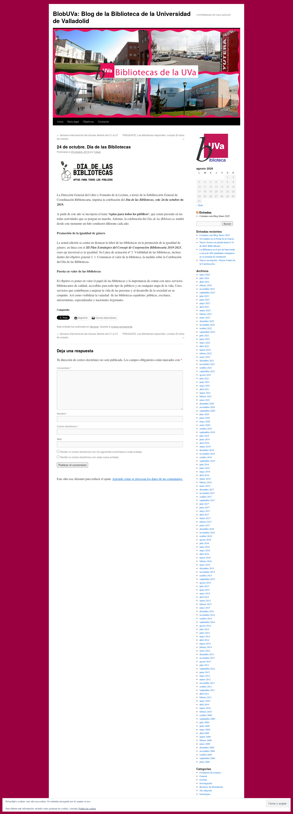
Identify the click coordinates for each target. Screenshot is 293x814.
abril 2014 (204, 639)
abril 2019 (204, 442)
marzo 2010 (205, 708)
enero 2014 (205, 650)
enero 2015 (205, 607)
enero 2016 (205, 564)
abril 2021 (204, 389)
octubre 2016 (206, 536)
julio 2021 (204, 378)
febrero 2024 (206, 285)
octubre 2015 (206, 575)
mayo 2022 (205, 342)
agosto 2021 (205, 374)
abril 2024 (204, 281)
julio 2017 (204, 503)
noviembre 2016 (207, 532)
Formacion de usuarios (210, 772)
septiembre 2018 (207, 460)
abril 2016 (204, 553)
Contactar (103, 121)
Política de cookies (87, 808)
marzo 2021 (205, 392)
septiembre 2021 (207, 371)
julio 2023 (204, 296)
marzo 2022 (205, 349)
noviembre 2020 (207, 407)
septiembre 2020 (207, 410)
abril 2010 (204, 704)
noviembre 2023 (207, 288)
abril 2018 (204, 475)
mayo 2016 (205, 550)
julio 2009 (204, 722)
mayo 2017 (205, 510)
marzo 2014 (205, 643)
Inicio (60, 121)
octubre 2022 (206, 328)
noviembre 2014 (207, 614)
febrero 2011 (206, 697)
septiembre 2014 (207, 622)
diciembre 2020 (207, 403)
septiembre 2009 (207, 718)
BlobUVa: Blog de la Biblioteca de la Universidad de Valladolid (122, 17)
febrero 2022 (206, 353)
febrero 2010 (206, 711)
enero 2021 (205, 399)
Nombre (62, 413)
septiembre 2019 (207, 432)
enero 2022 (205, 356)
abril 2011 (204, 693)
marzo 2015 (205, 600)
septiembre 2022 (207, 331)
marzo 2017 (205, 518)
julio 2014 (204, 629)
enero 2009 (205, 743)
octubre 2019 (206, 428)
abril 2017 (204, 514)
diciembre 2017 (207, 489)
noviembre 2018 (207, 453)
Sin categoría (206, 790)
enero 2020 (205, 425)
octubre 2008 (206, 754)
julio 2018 (204, 464)
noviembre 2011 (207, 682)
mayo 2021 (205, 385)
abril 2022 (204, 346)
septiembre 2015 (207, 579)
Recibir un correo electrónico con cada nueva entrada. (89, 457)
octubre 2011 (206, 686)
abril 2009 (204, 733)
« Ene (199, 205)
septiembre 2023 (207, 292)
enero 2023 (205, 317)
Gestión (203, 779)
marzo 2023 (205, 310)
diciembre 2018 (207, 450)
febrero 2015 (206, 604)
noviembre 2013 (207, 657)
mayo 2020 (205, 421)
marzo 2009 (205, 736)
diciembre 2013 (207, 654)
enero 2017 (205, 525)
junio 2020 (205, 417)
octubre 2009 (206, 715)
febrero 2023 (206, 313)
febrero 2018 (206, 482)
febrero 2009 (206, 740)
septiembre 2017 (207, 500)
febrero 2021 (206, 396)
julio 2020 (204, 414)
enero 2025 (205, 274)
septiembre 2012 (207, 668)
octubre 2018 (206, 457)
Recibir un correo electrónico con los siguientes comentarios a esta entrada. (101, 451)
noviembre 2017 (207, 493)
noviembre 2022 (207, 324)
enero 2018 (205, 485)
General (94, 326)
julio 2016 (204, 543)
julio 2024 (204, 278)
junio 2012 (205, 672)
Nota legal (73, 121)
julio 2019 (204, 435)
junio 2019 (205, 439)
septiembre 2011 (207, 690)
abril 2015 (204, 596)
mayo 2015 (205, 593)
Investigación (206, 783)
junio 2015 (205, 589)
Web (59, 439)
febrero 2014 (206, 647)
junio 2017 (205, 507)
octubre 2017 (206, 496)
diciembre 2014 (207, 611)
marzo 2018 (205, 478)
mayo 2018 (205, 471)
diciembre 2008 (207, 747)
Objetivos (88, 121)
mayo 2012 (205, 675)
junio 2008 (205, 761)
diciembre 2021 (207, 360)
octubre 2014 (206, 618)
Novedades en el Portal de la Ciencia (217, 238)
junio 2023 (205, 299)
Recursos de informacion (211, 786)
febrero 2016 (206, 561)
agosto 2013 (205, 661)
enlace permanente (121, 326)
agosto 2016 (205, 539)
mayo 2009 (205, 729)
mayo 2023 (205, 303)
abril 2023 (204, 306)
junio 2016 (205, 546)
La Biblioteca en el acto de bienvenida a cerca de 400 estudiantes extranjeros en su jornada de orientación (217, 253)
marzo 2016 (205, 557)
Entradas (205, 212)
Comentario (64, 368)
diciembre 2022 (207, 321)
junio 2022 (205, 339)
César (97, 151)
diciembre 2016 (207, 528)
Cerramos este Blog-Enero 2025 (215, 216)
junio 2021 (205, 382)
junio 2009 (205, 725)
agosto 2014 (205, 625)
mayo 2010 (205, 700)
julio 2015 (204, 586)
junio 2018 (205, 467)
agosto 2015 (205, 582)
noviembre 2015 (207, 571)
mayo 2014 (205, 636)
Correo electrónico (68, 426)
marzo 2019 (205, 446)
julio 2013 (204, 665)
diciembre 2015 (207, 568)
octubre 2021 (206, 367)
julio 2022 (204, 335)
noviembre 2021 (207, 364)
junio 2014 (205, 632)
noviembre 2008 (207, 751)
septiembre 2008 (207, 758)
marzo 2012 (205, 679)
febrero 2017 (206, 521)
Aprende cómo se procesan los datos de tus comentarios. (147, 479)
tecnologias (205, 793)
